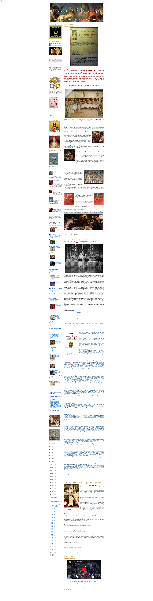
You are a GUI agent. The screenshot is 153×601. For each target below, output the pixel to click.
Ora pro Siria (52, 261)
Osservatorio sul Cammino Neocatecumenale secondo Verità (55, 273)
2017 (51, 455)
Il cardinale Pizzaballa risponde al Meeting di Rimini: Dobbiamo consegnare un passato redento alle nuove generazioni (58, 264)
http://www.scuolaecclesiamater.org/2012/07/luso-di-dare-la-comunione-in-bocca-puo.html (81, 232)
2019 (51, 452)
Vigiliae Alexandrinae (54, 315)
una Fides (52, 303)
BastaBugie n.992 (52, 270)
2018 (51, 453)
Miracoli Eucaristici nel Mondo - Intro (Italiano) (55, 393)
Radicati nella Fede (53, 239)
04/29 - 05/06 (53, 526)
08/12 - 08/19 (53, 492)
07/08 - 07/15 (53, 511)
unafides (52, 115)
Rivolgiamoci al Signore (53, 325)
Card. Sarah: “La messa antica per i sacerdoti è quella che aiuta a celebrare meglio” (58, 230)
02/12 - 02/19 (53, 543)
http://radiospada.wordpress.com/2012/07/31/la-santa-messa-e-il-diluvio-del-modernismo (80, 312)
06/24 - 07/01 (53, 514)
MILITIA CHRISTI (53, 377)
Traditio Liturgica (53, 347)
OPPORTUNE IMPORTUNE (55, 339)
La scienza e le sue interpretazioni (57, 283)
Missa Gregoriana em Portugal (55, 253)
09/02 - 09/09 (53, 488)
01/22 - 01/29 (53, 547)
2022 (51, 447)
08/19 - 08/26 (53, 491)
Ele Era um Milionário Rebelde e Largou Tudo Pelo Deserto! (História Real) (58, 256)
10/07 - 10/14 (53, 480)
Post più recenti (66, 587)
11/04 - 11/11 (53, 474)
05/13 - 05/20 (53, 523)
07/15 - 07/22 (53, 510)
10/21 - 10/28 (53, 477)
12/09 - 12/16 (53, 468)
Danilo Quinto (66, 329)
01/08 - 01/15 (53, 550)
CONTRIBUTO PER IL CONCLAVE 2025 (56, 181)
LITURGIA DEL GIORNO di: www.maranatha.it (57, 383)
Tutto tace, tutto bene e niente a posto (58, 356)
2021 (51, 449)
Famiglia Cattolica (53, 354)
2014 (51, 460)
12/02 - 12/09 (53, 470)
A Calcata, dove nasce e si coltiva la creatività (55, 337)
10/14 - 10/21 (53, 479)
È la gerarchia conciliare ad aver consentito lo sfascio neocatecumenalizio (58, 276)
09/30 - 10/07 (53, 482)
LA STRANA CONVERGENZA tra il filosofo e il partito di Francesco (58, 342)
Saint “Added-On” (57, 247)
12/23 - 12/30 (53, 465)
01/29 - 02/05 (53, 546)
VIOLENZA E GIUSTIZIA (54, 378)
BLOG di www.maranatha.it (55, 381)
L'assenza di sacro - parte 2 (58, 349)
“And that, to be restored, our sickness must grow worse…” (55, 290)
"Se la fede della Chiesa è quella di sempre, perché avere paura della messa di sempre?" (82, 482)
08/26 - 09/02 (53, 490)
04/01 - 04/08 (53, 532)
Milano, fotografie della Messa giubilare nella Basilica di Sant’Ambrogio (54, 300)
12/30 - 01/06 (53, 464)
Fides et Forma (52, 408)
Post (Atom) (69, 589)
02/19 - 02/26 (53, 541)
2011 (51, 554)
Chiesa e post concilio (53, 227)
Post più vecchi (101, 587)
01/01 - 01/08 (53, 552)
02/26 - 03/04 (53, 540)
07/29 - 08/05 (53, 496)
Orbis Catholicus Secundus (54, 412)
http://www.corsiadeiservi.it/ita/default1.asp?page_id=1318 (77, 474)
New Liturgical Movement (54, 246)
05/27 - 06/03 (53, 520)
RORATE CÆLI (53, 234)
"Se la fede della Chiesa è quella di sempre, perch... (56, 505)
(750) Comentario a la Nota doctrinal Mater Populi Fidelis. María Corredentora (55, 295)
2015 (51, 458)
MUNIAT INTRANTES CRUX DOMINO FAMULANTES (55, 363)
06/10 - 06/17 (53, 517)
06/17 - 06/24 (53, 516)
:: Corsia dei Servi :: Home (54, 410)
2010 (51, 555)
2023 (51, 446)
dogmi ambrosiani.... (68, 26)
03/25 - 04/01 (53, 534)
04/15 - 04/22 (53, 529)
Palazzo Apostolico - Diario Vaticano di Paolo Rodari (54, 335)
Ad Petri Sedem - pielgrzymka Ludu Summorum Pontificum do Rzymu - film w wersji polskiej (58, 373)
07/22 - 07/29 (53, 508)
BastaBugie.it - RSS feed (54, 269)
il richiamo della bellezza (69, 558)
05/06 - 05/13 (53, 525)
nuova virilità (57, 363)
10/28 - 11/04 (53, 476)
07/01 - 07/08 (53, 513)
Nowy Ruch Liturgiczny (54, 370)
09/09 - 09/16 (53, 486)
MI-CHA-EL (52, 281)
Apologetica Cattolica (53, 394)
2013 (51, 461)
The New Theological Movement (55, 328)
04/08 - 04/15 (53, 531)
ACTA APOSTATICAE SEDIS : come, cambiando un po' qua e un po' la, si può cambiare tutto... (55, 323)
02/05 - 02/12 (53, 544)
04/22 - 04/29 (53, 528)
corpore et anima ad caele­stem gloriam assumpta (57, 198)
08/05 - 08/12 (53, 494)
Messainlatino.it (53, 298)
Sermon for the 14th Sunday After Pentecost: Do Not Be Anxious (55, 236)
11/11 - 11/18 (53, 473)
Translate (56, 223)
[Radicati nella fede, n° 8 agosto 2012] (70, 550)
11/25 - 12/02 (53, 471)
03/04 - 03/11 (53, 538)
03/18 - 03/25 (53, 535)
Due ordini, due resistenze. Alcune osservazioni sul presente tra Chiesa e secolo (58, 318)
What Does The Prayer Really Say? (56, 288)
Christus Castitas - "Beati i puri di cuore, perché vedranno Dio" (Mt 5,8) (56, 389)
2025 (51, 444)
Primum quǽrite (57, 239)
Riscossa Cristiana (53, 311)
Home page (84, 587)
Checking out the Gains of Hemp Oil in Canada (56, 312)
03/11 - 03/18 (53, 537)
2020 (51, 450)
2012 (51, 463)
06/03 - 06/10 (53, 519)
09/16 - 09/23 (53, 485)
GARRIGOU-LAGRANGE (54, 398)
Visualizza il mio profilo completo (55, 117)
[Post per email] (78, 234)
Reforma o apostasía (53, 293)
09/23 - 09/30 (53, 483)
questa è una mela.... (55, 189)
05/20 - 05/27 (53, 522)
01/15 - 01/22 (53, 549)
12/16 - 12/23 (53, 467)
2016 (51, 456)
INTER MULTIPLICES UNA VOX (56, 396)
